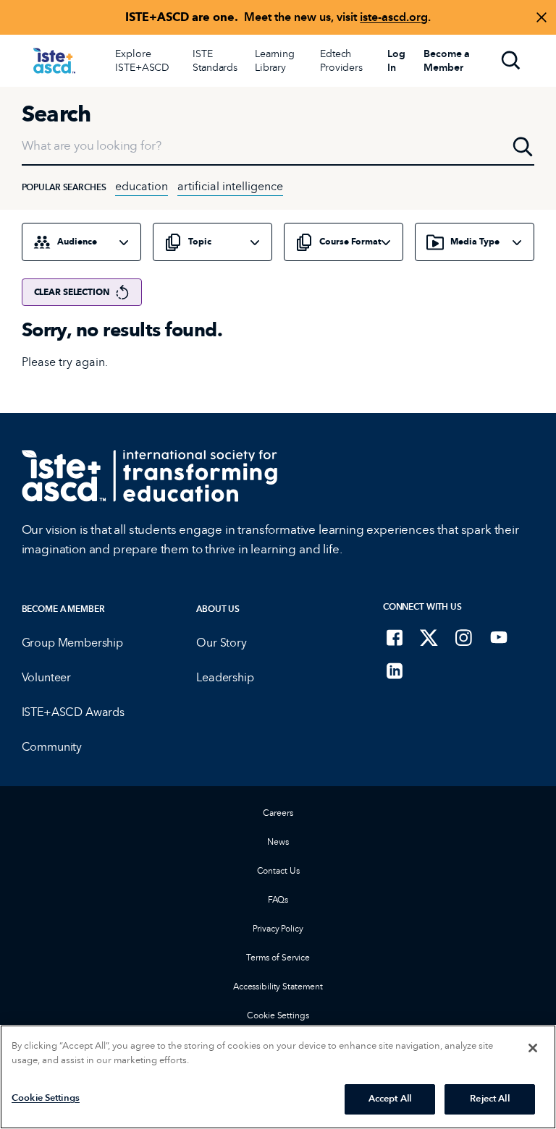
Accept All (389, 1098)
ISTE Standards (215, 60)
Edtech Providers (341, 60)
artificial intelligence (230, 186)
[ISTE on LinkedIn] (394, 670)
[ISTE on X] (429, 637)
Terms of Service (278, 957)
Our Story (221, 642)
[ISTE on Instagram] (464, 637)
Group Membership (72, 642)
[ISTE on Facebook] (394, 637)
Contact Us (278, 870)
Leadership (224, 677)
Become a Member (63, 608)
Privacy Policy (278, 928)
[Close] (533, 1048)
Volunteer (47, 677)
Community (52, 747)
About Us (218, 608)
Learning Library (275, 60)
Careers (277, 812)
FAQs (278, 899)
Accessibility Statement (278, 986)
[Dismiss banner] (541, 17)
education (141, 186)
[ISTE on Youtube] (498, 637)
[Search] (511, 61)
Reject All (489, 1098)
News (278, 841)
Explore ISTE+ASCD (142, 60)
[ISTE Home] (54, 60)
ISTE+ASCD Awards (73, 712)
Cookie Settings (277, 1015)
